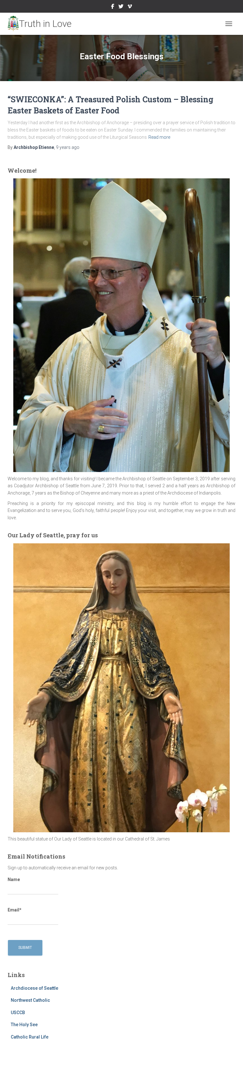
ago (67, 147)
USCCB (18, 1012)
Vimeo (130, 7)
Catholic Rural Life (29, 1036)
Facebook (112, 7)
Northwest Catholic (30, 1000)
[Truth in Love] (42, 24)
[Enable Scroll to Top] (230, 1061)
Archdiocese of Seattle (34, 988)
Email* (15, 909)
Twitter (120, 7)
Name (14, 879)
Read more (159, 137)
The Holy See (24, 1024)
